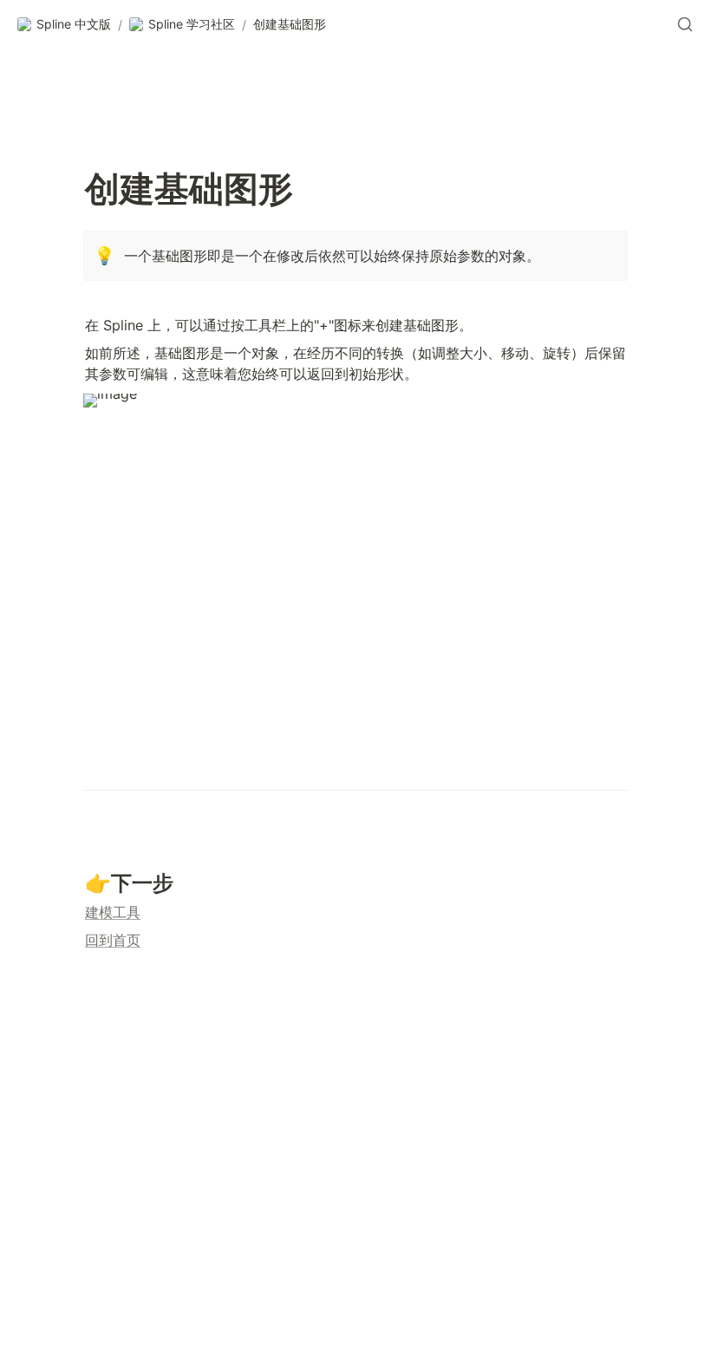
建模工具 (112, 912)
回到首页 (112, 940)
